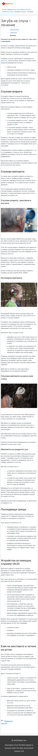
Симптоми (13, 32)
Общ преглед (14, 29)
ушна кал (4, 60)
